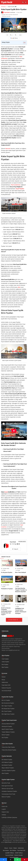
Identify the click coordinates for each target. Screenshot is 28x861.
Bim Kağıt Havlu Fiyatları (8, 714)
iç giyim (4, 809)
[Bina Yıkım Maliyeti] (21, 563)
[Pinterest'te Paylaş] (24, 859)
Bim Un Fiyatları (6, 700)
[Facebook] (12, 544)
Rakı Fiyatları (5, 667)
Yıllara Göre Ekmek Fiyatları (9, 750)
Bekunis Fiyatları (6, 796)
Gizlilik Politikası (19, 852)
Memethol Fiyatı (6, 783)
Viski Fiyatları (5, 659)
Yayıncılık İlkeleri (9, 855)
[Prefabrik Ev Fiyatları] (7, 579)
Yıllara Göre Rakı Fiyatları (8, 747)
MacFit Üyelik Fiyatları (7, 729)
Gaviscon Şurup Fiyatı (7, 788)
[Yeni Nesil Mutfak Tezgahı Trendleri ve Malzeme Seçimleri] (21, 579)
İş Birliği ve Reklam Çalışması (9, 817)
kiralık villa (4, 806)
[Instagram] (13, 544)
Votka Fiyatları (5, 661)
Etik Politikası (13, 850)
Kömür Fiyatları (6, 734)
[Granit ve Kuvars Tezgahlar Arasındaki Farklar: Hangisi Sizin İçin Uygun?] (7, 598)
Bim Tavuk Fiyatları (7, 711)
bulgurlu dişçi (5, 812)
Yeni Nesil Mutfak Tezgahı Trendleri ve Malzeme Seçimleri (21, 590)
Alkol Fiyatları (5, 773)
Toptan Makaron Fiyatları (8, 732)
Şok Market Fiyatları (7, 765)
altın (19, 287)
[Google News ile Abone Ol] (14, 38)
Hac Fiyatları (5, 737)
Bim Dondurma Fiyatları (8, 703)
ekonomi (7, 148)
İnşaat (6, 492)
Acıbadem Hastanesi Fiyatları (9, 791)
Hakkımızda (5, 682)
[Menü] (25, 2)
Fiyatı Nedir (6, 2)
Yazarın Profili (22, 541)
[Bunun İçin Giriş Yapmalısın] (7, 35)
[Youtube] (17, 544)
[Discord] (19, 544)
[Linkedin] (15, 544)
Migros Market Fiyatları (8, 768)
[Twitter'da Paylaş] (10, 859)
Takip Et (16, 549)
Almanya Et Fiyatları (7, 726)
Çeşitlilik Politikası (9, 852)
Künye (3, 679)
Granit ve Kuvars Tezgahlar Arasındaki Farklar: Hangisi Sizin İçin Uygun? (6, 611)
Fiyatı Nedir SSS (6, 685)
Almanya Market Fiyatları (8, 723)
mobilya (4, 814)
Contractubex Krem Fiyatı (8, 794)
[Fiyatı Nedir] (6, 546)
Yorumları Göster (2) (13, 619)
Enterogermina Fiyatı (7, 785)
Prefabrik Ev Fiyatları (7, 588)
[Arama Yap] (23, 2)
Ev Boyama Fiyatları (6, 572)
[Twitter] (10, 544)
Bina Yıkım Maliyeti (20, 572)
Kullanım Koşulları (6, 688)
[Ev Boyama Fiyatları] (7, 563)
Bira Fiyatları (5, 664)
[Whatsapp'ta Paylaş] (17, 859)
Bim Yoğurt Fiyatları (7, 706)
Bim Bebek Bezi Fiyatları (8, 708)
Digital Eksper (8, 842)
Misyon (6, 848)
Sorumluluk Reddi (6, 690)
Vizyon (10, 848)
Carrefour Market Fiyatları (8, 770)
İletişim (4, 677)
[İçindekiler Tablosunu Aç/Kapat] (23, 42)
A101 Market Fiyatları (7, 762)
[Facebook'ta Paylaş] (3, 859)
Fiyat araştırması (15, 185)
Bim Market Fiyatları (7, 759)
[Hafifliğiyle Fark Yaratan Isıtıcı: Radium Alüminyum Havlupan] (21, 598)
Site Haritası (6, 850)
